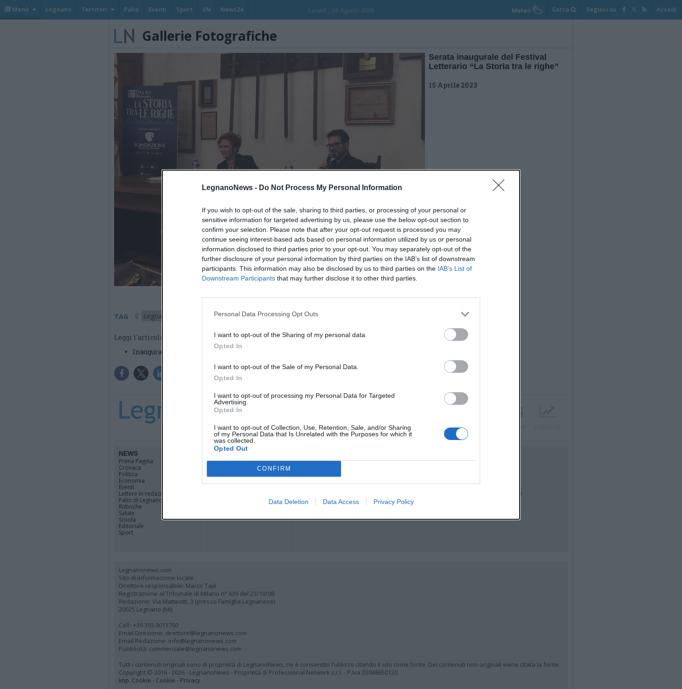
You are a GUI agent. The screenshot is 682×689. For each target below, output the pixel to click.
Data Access (341, 501)
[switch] (456, 334)
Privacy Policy (393, 501)
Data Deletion (289, 501)
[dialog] (341, 344)
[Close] (501, 188)
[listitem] (341, 314)
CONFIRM (274, 468)
